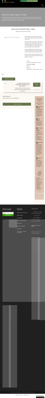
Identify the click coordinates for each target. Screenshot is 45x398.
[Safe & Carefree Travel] (39, 193)
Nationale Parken (20, 215)
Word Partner (19, 228)
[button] (8, 2)
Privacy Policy (19, 223)
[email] (39, 0)
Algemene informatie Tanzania (22, 212)
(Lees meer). (38, 189)
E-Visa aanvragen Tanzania (22, 220)
